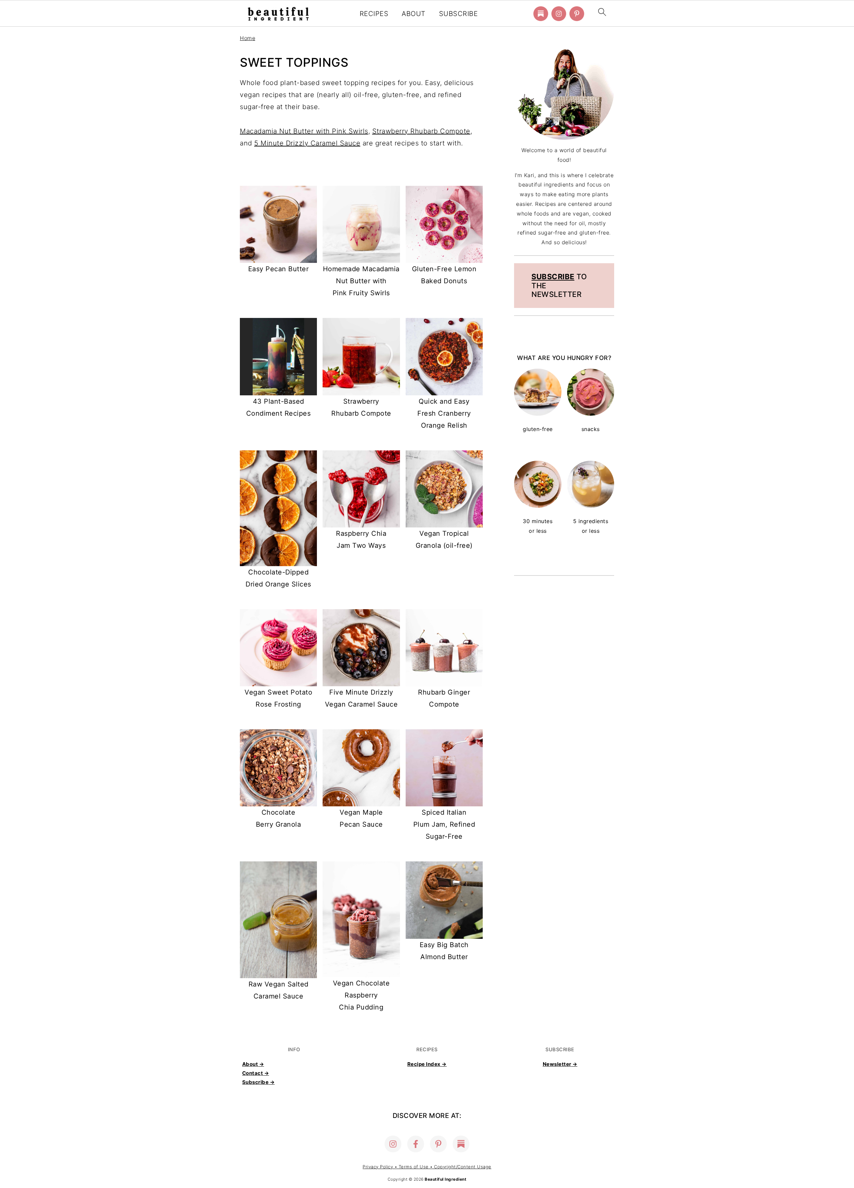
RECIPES (374, 14)
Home (247, 38)
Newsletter (557, 1064)
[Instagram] (558, 13)
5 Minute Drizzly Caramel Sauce (307, 143)
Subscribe (552, 276)
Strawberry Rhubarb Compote (421, 131)
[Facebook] (415, 1144)
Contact (252, 1073)
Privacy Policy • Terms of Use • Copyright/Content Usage (427, 1166)
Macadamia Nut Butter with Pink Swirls (304, 131)
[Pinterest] (576, 13)
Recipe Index (424, 1064)
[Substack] (540, 13)
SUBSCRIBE (458, 14)
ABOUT (414, 14)
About (250, 1064)
